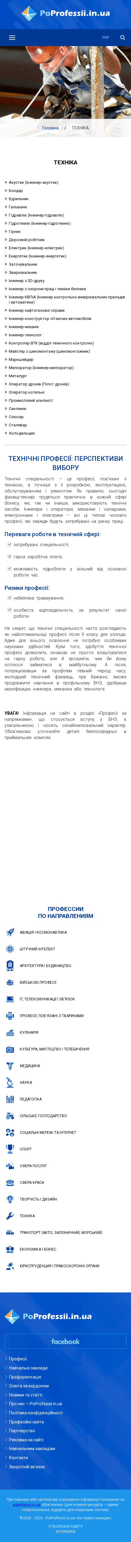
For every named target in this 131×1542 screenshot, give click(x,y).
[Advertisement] (65, 814)
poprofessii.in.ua (27, 1505)
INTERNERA (65, 1532)
